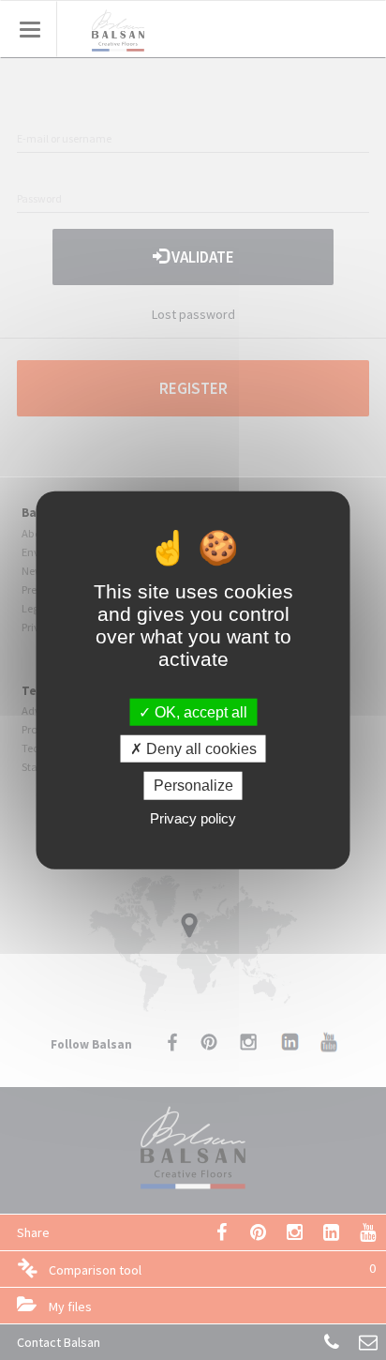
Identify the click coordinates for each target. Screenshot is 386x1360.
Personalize (193, 785)
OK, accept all (199, 712)
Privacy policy (193, 817)
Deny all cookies (199, 749)
